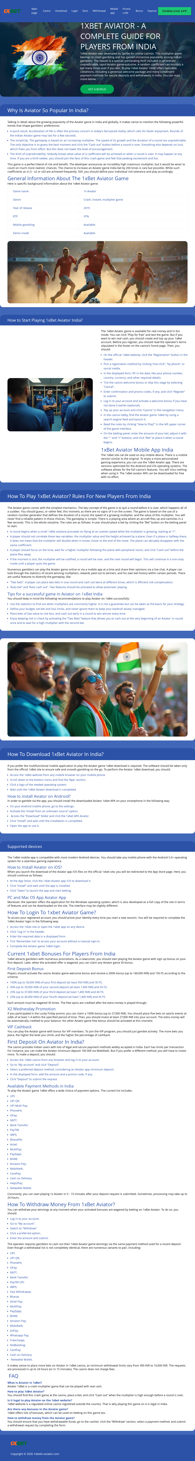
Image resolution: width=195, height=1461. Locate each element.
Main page (34, 10)
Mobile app (114, 10)
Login (75, 10)
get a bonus (97, 89)
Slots (85, 10)
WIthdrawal (99, 10)
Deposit (152, 10)
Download (61, 10)
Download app (174, 11)
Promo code (127, 10)
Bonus (139, 10)
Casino (47, 10)
